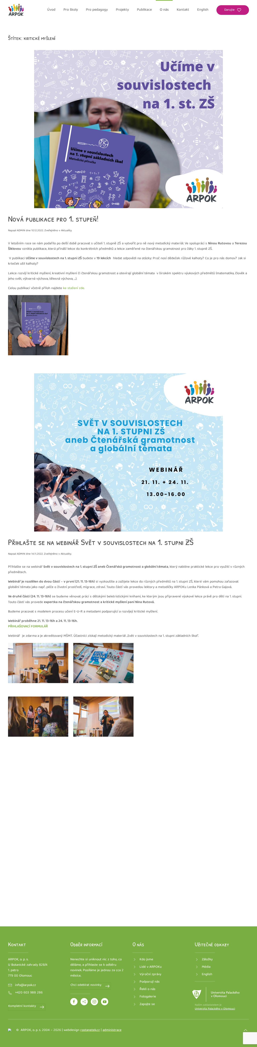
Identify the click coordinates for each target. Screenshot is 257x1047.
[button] (245, 1030)
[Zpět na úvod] (16, 10)
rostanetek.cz (90, 1030)
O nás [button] (164, 10)
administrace (112, 1030)
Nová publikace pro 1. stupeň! (53, 218)
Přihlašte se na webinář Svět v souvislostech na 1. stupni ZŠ (100, 542)
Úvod (51, 10)
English (202, 10)
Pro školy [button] (70, 10)
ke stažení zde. (74, 288)
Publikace (144, 10)
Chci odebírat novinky (85, 985)
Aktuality (66, 230)
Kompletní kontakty (22, 1006)
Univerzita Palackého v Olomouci (215, 1008)
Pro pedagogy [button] (97, 10)
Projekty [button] (122, 10)
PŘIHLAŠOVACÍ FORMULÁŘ (28, 626)
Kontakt (183, 10)
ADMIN (21, 230)
